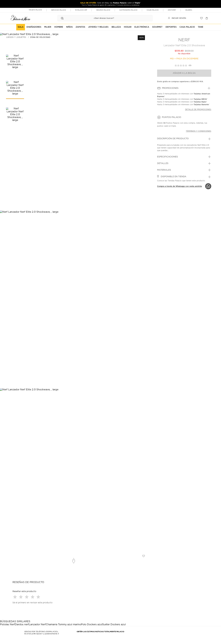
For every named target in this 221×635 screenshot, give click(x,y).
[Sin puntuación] (182, 65)
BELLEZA (116, 27)
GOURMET (157, 27)
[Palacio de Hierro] (20, 18)
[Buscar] (62, 18)
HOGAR (127, 27)
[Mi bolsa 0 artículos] (207, 18)
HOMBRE (58, 27)
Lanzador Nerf (37, 624)
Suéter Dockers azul (114, 624)
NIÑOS (69, 27)
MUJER (47, 27)
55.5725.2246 (30, 634)
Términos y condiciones (198, 131)
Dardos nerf (22, 624)
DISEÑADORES (33, 27)
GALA (20, 27)
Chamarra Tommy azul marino (63, 624)
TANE (200, 27)
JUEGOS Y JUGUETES (16, 37)
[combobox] (102, 18)
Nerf (184, 40)
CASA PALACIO (187, 27)
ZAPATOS (80, 27)
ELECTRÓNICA (141, 27)
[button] (15, 596)
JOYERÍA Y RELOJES (98, 27)
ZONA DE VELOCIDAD (40, 37)
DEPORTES (171, 27)
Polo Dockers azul (91, 624)
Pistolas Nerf (7, 624)
